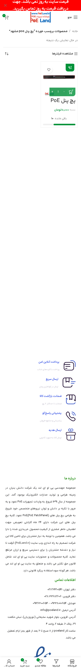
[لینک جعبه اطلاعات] (40, 366)
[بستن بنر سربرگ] (5, 5)
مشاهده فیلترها (62, 54)
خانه (75, 31)
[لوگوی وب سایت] (40, 17)
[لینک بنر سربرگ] (47, 5)
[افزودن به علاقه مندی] (49, 69)
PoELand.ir (22, 543)
